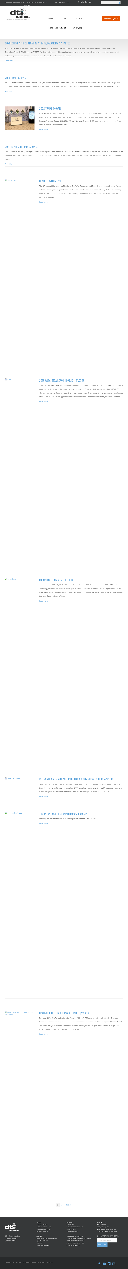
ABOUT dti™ (71, 1225)
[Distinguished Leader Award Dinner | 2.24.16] (19, 1104)
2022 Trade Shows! (50, 108)
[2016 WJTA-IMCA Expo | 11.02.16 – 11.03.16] (19, 471)
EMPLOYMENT (102, 1225)
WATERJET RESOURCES (74, 1245)
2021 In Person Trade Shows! (21, 147)
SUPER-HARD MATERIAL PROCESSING (47, 1238)
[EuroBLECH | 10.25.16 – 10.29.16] (19, 671)
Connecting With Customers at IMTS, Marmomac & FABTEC (37, 43)
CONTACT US (101, 1222)
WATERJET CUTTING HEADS (44, 1227)
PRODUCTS (39, 1222)
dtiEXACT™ (40, 1243)
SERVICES (39, 1236)
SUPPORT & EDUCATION (74, 1236)
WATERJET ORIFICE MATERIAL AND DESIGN (79, 1238)
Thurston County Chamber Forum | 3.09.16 (63, 814)
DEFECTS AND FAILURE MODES (76, 1243)
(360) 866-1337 (10, 1240)
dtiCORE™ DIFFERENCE (43, 1231)
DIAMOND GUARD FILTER (43, 1229)
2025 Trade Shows (15, 78)
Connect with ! (50, 181)
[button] (111, 18)
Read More (9, 61)
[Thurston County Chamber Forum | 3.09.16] (19, 905)
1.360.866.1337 (63, 2)
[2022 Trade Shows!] (19, 118)
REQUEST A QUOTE (103, 1227)
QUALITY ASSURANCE (42, 1241)
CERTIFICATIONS (72, 1229)
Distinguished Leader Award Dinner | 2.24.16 (64, 1013)
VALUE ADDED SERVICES (43, 1245)
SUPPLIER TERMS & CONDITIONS (107, 1229)
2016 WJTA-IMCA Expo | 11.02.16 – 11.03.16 (61, 380)
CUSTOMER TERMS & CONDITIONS (107, 1231)
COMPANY (69, 1222)
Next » (68, 1205)
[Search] (118, 2)
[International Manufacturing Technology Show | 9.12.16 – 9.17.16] (12, 778)
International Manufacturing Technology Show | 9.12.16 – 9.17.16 (76, 779)
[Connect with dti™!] (19, 272)
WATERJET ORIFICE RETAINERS (76, 1241)
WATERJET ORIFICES (42, 1225)
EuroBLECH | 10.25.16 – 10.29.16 (56, 580)
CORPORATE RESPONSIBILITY (75, 1227)
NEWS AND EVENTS (73, 1231)
